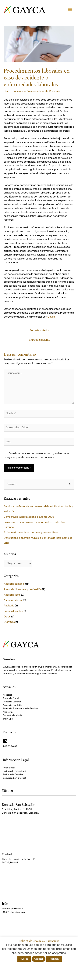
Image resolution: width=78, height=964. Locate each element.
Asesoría (7, 694)
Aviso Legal (9, 767)
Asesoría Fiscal (11, 698)
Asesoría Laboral (12, 701)
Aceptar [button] (38, 958)
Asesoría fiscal (12, 594)
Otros (7, 616)
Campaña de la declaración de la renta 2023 (29, 516)
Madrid (7, 854)
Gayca (51, 316)
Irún (5, 904)
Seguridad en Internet (14, 777)
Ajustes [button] (24, 958)
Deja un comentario (15, 91)
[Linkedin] (5, 741)
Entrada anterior (39, 330)
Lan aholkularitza (13, 611)
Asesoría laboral (37, 91)
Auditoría (9, 605)
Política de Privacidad (14, 771)
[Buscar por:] (39, 484)
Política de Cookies (13, 774)
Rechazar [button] (54, 958)
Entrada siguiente (39, 339)
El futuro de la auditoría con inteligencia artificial (31, 532)
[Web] (39, 442)
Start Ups (9, 621)
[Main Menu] (70, 9)
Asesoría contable (14, 583)
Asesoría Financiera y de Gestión (22, 589)
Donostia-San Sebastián (18, 805)
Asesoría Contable (12, 705)
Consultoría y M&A (13, 715)
